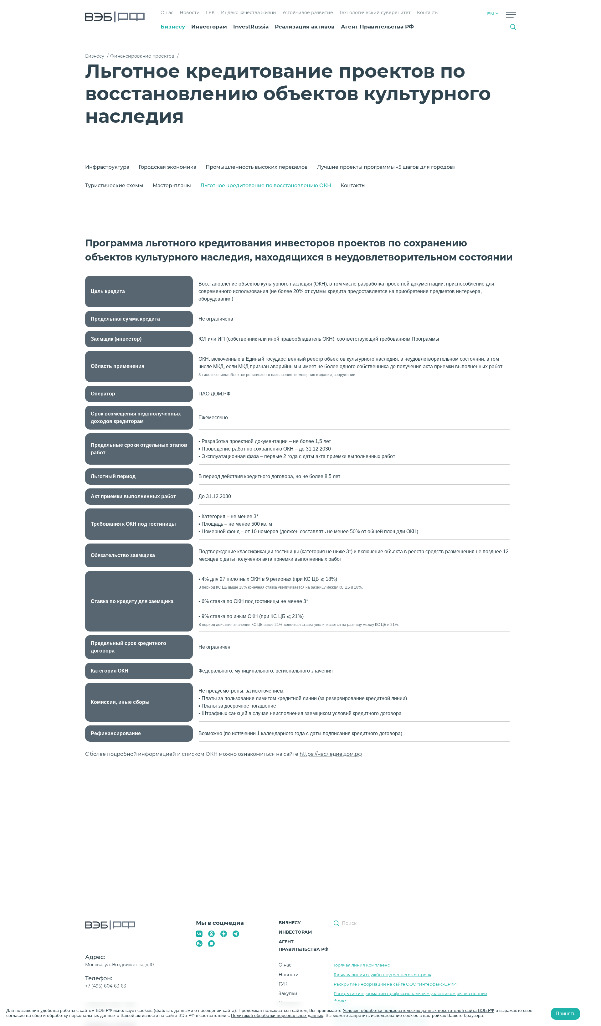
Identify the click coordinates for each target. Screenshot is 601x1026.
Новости (190, 12)
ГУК (210, 12)
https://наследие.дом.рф (331, 754)
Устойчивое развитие (307, 12)
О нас (167, 12)
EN (490, 13)
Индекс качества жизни (248, 12)
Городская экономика (167, 167)
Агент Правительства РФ (377, 26)
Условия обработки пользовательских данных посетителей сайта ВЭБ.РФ (418, 1010)
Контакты (428, 12)
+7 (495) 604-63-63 (105, 986)
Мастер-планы (172, 185)
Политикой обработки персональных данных (277, 1015)
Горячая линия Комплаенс (362, 964)
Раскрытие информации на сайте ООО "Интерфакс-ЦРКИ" (396, 984)
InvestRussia (251, 26)
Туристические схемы (114, 185)
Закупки (288, 993)
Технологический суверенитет (375, 12)
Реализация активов (305, 26)
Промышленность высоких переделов (257, 167)
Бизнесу (173, 26)
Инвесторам (209, 26)
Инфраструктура (107, 167)
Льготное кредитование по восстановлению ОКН (265, 185)
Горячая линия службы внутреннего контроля (382, 974)
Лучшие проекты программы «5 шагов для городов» (386, 167)
